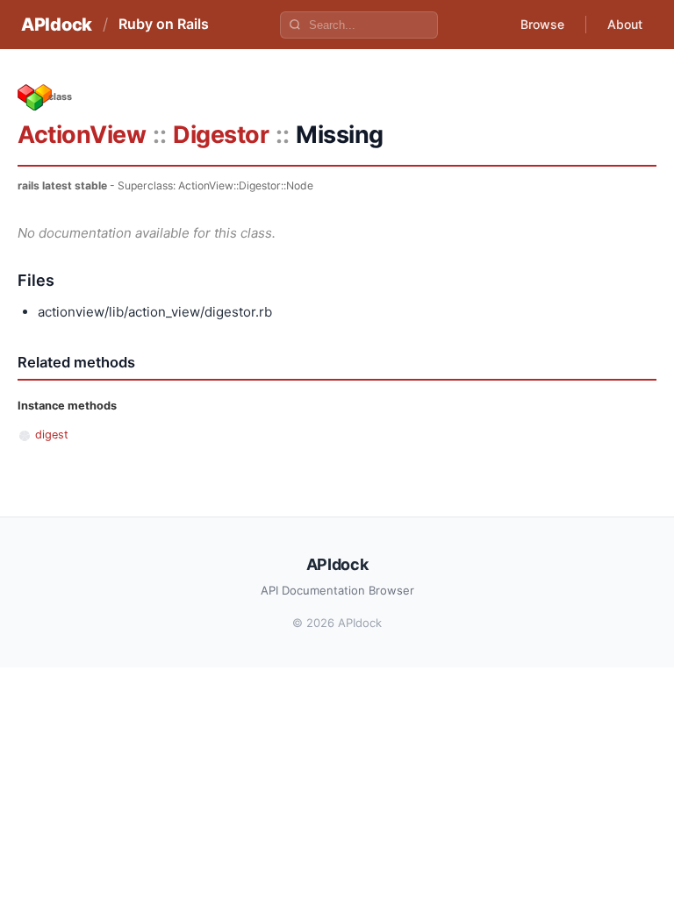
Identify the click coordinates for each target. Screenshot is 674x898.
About (624, 24)
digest (51, 434)
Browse (542, 24)
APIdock (56, 24)
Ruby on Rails (163, 23)
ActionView (82, 134)
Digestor (221, 134)
